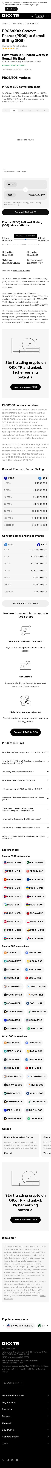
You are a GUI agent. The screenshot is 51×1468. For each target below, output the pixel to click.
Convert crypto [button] (10, 1436)
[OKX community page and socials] (21, 1460)
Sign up (39, 16)
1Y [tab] (37, 110)
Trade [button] (5, 1443)
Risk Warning (13, 1293)
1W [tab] (21, 110)
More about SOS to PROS (25, 603)
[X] (3, 1460)
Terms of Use (38, 1290)
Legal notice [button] (8, 1402)
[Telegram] (8, 1460)
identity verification (24, 683)
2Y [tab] (45, 110)
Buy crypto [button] (8, 1429)
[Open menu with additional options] (47, 16)
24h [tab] (14, 110)
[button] (31, 15)
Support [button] (6, 1423)
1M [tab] (29, 110)
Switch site (11, 9)
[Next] (47, 1325)
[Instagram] (12, 1460)
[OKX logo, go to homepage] (10, 15)
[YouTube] (17, 1460)
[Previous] (3, 1325)
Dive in (7, 1153)
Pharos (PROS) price (21, 270)
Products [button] (7, 1409)
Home (5, 23)
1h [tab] (6, 110)
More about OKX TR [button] (13, 1395)
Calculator (17, 23)
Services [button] (6, 1416)
